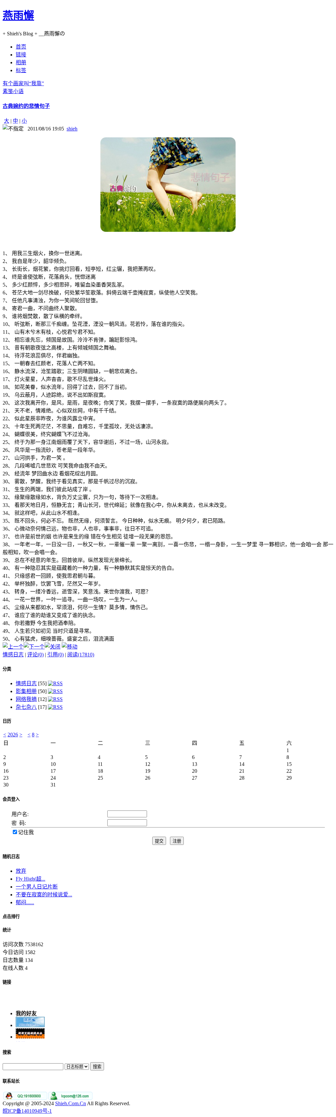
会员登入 (11, 799)
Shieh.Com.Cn (70, 1103)
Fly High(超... (30, 879)
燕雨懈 (18, 15)
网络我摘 (26, 699)
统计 (7, 930)
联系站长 (11, 1081)
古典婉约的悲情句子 (26, 106)
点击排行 (11, 916)
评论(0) (35, 654)
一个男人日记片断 (37, 886)
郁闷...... (25, 902)
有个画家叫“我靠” (23, 83)
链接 (7, 982)
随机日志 (11, 856)
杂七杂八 (26, 707)
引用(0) (55, 654)
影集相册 (26, 691)
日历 (7, 721)
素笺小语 (13, 91)
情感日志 (13, 654)
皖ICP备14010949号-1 (27, 1111)
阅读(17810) (80, 654)
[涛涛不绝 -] (30, 1034)
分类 (7, 669)
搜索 (7, 1052)
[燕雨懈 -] (30, 1023)
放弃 (21, 871)
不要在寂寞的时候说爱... (44, 894)
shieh (72, 128)
